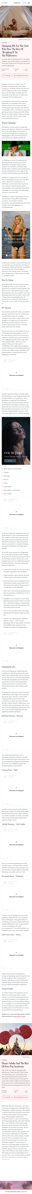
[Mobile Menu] (28, 2)
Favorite (7, 75)
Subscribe (24, 1191)
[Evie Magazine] (5, 2)
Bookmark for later (21, 75)
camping (5, 88)
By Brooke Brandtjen (4, 1091)
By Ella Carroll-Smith (5, 69)
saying (10, 1148)
